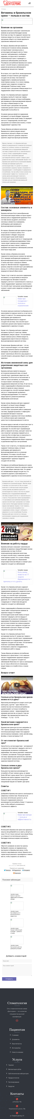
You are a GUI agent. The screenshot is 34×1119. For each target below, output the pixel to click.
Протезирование (13, 1082)
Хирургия (11, 1086)
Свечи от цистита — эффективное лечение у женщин (16, 897)
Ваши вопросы (17, 1044)
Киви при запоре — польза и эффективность (25, 817)
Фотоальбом (16, 1048)
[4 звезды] (14, 865)
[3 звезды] (12, 865)
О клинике (15, 1035)
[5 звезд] (15, 865)
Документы (15, 1039)
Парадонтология (13, 1078)
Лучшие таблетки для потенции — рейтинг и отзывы (16, 931)
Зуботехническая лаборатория (18, 1073)
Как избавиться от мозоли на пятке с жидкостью (15, 914)
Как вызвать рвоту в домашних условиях (16, 947)
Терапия (11, 1065)
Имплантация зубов (14, 1069)
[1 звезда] (9, 865)
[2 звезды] (11, 865)
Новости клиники (17, 1052)
